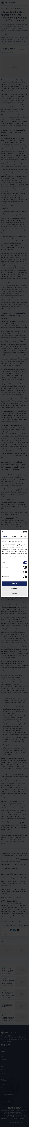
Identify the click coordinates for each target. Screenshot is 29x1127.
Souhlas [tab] (5, 536)
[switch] (25, 567)
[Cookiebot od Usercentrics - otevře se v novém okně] (20, 532)
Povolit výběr (14, 588)
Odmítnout (14, 593)
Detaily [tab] (14, 536)
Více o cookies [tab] (23, 536)
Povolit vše (14, 583)
